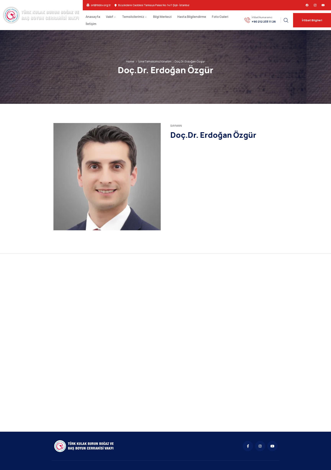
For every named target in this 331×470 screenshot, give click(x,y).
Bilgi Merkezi (162, 17)
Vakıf (109, 17)
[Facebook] (307, 5)
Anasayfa (93, 17)
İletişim (91, 24)
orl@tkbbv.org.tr (101, 5)
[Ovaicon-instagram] (315, 5)
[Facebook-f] (248, 446)
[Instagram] (260, 446)
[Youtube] (323, 5)
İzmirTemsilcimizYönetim (154, 61)
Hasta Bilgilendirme (191, 17)
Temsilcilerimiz (133, 17)
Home (130, 61)
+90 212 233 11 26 (264, 22)
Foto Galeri (220, 17)
